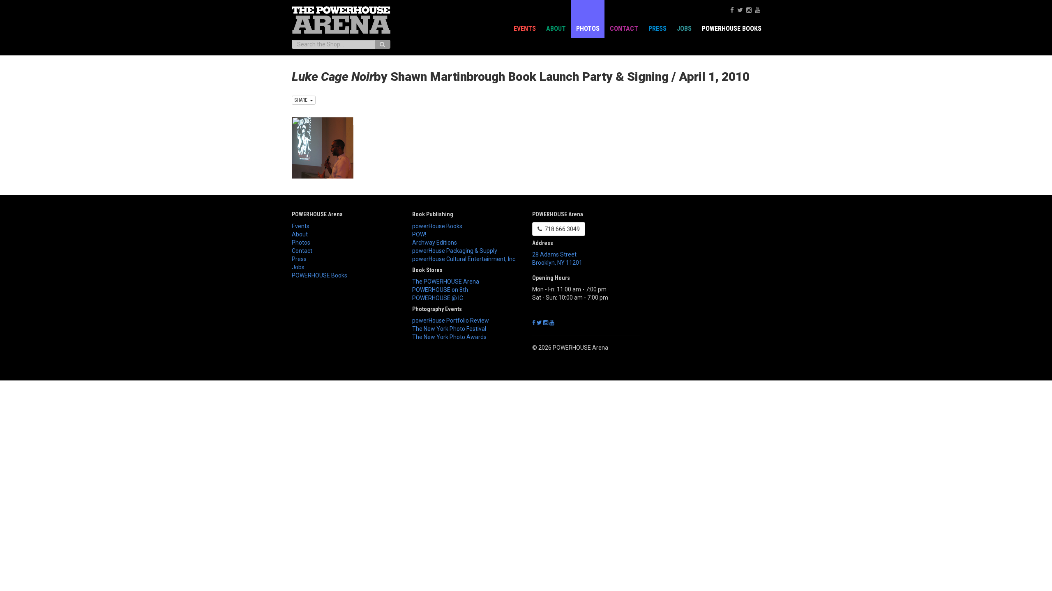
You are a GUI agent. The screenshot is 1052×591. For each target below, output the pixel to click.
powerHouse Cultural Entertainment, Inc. (464, 259)
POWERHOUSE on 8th (440, 289)
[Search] (382, 44)
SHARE (302, 100)
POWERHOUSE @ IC (437, 298)
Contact (624, 28)
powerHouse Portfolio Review (450, 320)
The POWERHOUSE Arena (445, 281)
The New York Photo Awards (449, 337)
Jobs (684, 28)
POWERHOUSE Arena (317, 214)
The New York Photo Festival (449, 328)
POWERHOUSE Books (319, 275)
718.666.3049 (561, 229)
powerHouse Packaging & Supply (454, 250)
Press (657, 28)
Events (525, 28)
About (556, 28)
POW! (419, 234)
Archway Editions (434, 242)
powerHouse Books (437, 226)
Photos (588, 28)
